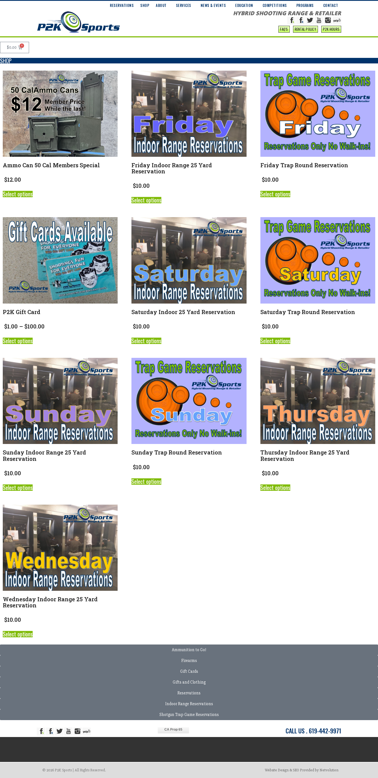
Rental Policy (305, 29)
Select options (18, 194)
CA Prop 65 (173, 729)
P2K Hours (331, 29)
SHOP (144, 5)
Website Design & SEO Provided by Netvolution (301, 770)
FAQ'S (284, 29)
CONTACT (330, 5)
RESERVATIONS (122, 5)
